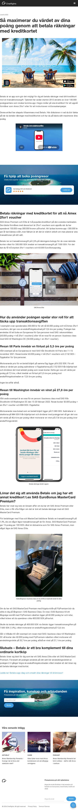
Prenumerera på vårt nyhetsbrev (57, 780)
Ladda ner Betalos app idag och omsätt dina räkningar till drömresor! (31, 673)
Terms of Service (44, 806)
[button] (73, 3)
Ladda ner (66, 190)
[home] (10, 3)
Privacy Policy (32, 806)
